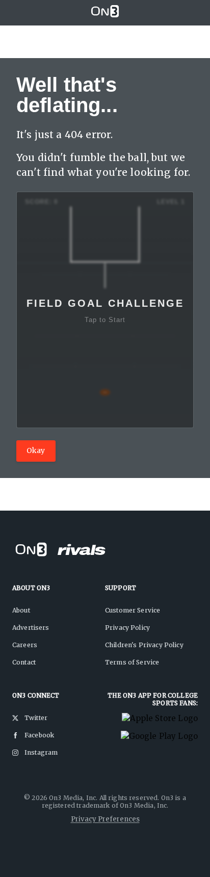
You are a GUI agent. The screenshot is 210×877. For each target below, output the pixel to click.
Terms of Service (132, 662)
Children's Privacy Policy (144, 645)
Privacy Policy (127, 627)
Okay (36, 450)
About (21, 610)
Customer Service (132, 610)
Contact (24, 662)
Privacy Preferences (105, 819)
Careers (24, 645)
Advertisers (30, 627)
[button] (105, 310)
